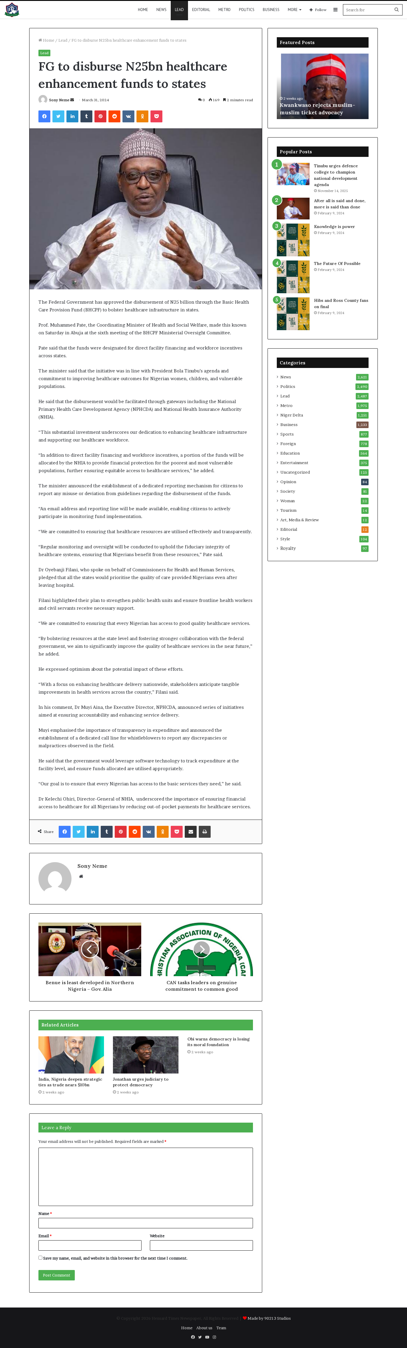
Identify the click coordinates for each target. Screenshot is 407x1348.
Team (221, 1327)
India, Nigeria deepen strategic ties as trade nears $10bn (70, 1082)
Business (271, 9)
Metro (224, 9)
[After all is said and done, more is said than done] (293, 208)
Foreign (288, 443)
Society (287, 491)
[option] (323, 86)
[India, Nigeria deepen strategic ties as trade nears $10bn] (71, 1054)
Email (45, 1235)
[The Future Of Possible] (293, 276)
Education (290, 453)
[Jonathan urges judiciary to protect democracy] (145, 1054)
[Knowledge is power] (293, 240)
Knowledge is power (334, 226)
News (161, 9)
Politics (246, 9)
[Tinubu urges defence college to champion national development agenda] (293, 174)
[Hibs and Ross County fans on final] (293, 313)
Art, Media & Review (299, 519)
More (293, 9)
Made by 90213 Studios (269, 1318)
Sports (287, 434)
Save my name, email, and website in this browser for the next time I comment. (115, 1258)
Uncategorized (295, 472)
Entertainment (294, 462)
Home (143, 9)
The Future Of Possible (337, 263)
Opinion (288, 481)
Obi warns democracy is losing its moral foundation (218, 1041)
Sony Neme (59, 100)
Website (157, 1235)
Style (285, 538)
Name (45, 1213)
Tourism (288, 510)
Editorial (201, 9)
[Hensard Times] (11, 9)
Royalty (288, 548)
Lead (179, 9)
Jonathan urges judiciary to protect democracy (141, 1082)
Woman (287, 500)
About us (204, 1327)
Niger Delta (291, 415)
